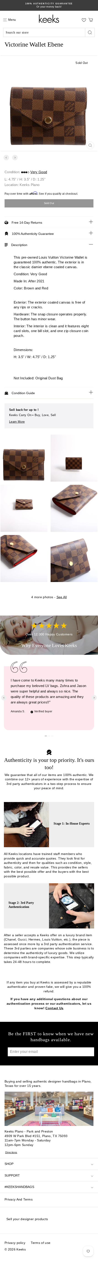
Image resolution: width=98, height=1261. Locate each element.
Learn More (17, 421)
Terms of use (40, 1243)
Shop (9, 1164)
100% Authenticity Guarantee (33, 234)
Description (19, 245)
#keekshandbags (19, 1187)
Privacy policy (15, 1243)
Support (12, 1175)
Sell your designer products (27, 1219)
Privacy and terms (19, 1199)
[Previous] (6, 157)
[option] (49, 5)
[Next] (15, 157)
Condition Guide (23, 393)
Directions (11, 1152)
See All (62, 597)
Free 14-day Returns (27, 222)
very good (38, 172)
